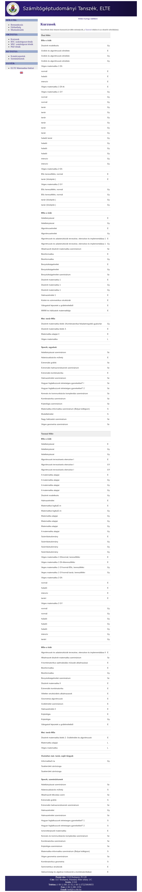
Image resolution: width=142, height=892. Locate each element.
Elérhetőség (16, 27)
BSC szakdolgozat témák (22, 42)
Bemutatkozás (17, 25)
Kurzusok (15, 39)
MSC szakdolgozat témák (22, 44)
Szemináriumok (17, 58)
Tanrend (88, 30)
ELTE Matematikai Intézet (22, 68)
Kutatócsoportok (18, 56)
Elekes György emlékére (88, 19)
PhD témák (16, 47)
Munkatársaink (17, 30)
